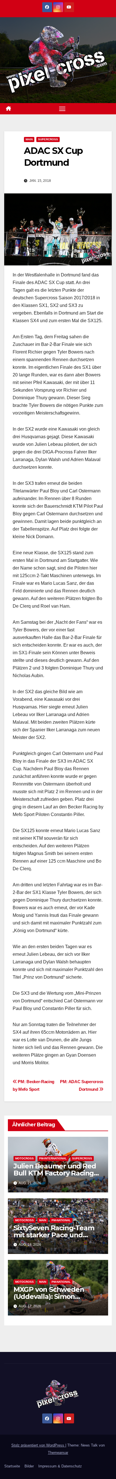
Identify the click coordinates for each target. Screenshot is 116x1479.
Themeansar (58, 1452)
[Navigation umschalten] (62, 109)
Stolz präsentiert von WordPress (38, 1445)
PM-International (53, 1158)
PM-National (61, 1220)
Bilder (29, 1466)
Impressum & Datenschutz (60, 1466)
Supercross (48, 139)
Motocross (24, 1158)
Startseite (12, 1466)
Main (29, 139)
